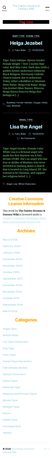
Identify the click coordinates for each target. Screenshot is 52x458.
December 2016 (12, 285)
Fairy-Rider (20, 50)
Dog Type (8, 348)
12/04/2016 (38, 134)
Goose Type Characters (17, 361)
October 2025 (11, 272)
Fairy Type (18, 36)
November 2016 (12, 291)
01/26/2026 (38, 50)
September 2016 (13, 304)
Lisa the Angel (26, 127)
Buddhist (11, 102)
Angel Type (26, 120)
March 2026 (10, 239)
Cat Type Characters (15, 341)
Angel (9, 184)
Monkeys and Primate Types (20, 393)
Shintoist (16, 105)
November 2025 (12, 265)
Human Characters (14, 374)
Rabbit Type (10, 419)
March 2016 (10, 311)
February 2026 (12, 246)
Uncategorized (12, 426)
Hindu (44, 102)
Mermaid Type (11, 387)
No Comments (28, 138)
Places (7, 413)
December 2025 (12, 259)
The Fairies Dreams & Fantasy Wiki (26, 7)
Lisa (9, 105)
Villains (7, 432)
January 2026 (11, 252)
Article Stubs (10, 335)
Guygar (36, 102)
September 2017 (13, 278)
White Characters (27, 184)
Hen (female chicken (15, 367)
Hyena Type (33, 36)
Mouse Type (10, 400)
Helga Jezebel (26, 43)
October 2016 (11, 298)
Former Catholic (24, 102)
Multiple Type (11, 406)
